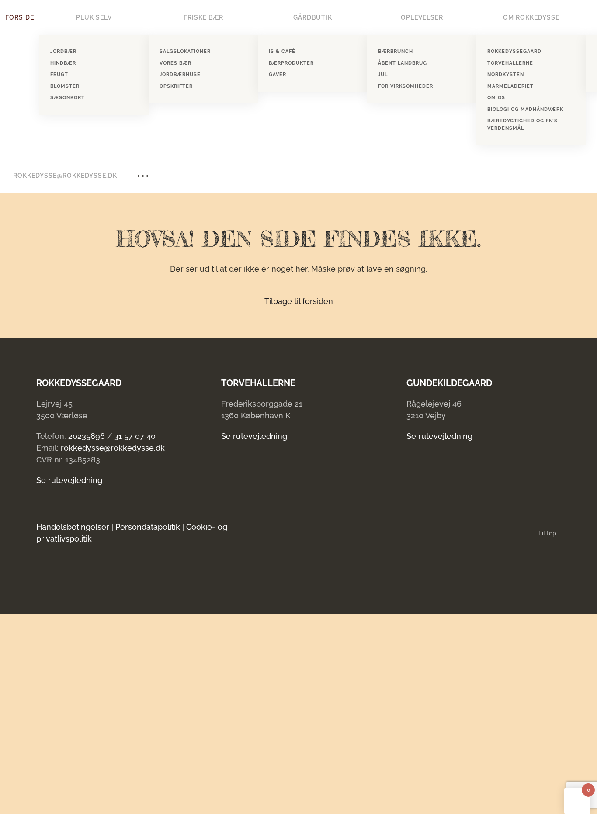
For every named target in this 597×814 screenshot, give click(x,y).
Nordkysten (505, 74)
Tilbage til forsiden (298, 301)
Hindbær (63, 63)
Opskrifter (176, 86)
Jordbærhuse (180, 74)
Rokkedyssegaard (514, 51)
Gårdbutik (312, 17)
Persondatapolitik (147, 526)
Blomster (65, 86)
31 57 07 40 (135, 436)
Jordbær (63, 51)
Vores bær (175, 63)
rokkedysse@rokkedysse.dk (65, 175)
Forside (19, 17)
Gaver (277, 74)
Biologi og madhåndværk (525, 109)
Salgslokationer (185, 51)
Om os (496, 97)
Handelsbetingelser (72, 526)
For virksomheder (405, 86)
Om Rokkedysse (531, 17)
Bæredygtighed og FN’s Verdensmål (522, 124)
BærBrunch (395, 51)
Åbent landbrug (402, 63)
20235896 (86, 436)
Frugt (59, 74)
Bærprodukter (291, 63)
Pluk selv (94, 17)
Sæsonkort (67, 97)
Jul (383, 74)
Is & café (282, 51)
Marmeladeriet (510, 86)
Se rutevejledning (69, 480)
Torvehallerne (510, 63)
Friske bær (203, 17)
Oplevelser (422, 17)
